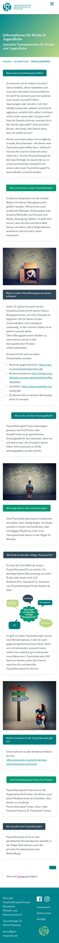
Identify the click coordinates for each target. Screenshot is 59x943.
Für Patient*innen (21, 61)
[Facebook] (40, 900)
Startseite (7, 61)
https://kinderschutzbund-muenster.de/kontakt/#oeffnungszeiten (30, 377)
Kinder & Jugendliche (40, 61)
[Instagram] (48, 900)
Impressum (43, 907)
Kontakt (41, 919)
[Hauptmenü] (52, 3)
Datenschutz (44, 913)
